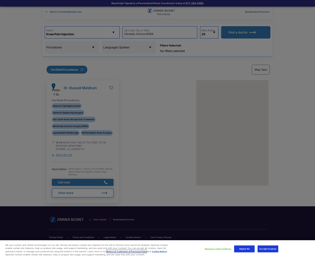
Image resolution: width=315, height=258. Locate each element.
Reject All (244, 248)
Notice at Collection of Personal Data (127, 251)
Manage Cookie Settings (218, 248)
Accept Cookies (267, 248)
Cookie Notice (159, 251)
